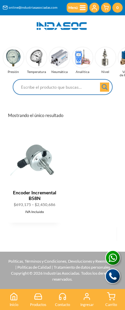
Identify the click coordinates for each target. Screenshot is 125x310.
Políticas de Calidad (34, 267)
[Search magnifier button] (104, 87)
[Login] (94, 8)
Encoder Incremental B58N (34, 195)
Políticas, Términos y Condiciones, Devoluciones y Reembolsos (62, 261)
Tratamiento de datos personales (82, 267)
